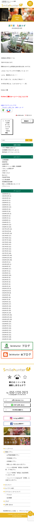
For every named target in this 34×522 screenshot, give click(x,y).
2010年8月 (5, 323)
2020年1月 (5, 211)
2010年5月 (5, 330)
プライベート (6, 186)
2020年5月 (5, 202)
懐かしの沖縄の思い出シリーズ (11, 184)
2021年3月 (5, 198)
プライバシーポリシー (25, 511)
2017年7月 (5, 240)
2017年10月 (5, 233)
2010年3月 (5, 334)
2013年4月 (5, 275)
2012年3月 (5, 282)
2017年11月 (5, 231)
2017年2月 (5, 251)
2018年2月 (5, 224)
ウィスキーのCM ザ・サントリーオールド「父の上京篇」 (7, 126)
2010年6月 (5, 328)
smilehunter (20, 115)
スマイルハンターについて (12, 491)
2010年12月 (5, 315)
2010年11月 (5, 317)
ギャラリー (8, 485)
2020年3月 (5, 207)
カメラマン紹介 (9, 488)
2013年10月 (5, 264)
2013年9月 (5, 266)
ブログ (7, 501)
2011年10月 (5, 293)
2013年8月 (5, 268)
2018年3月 (5, 222)
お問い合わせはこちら (18, 400)
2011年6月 (5, 301)
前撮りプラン (9, 452)
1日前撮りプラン (11, 461)
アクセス (9, 494)
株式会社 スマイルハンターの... (11, 152)
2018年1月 (5, 227)
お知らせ (4, 170)
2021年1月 (5, 200)
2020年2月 (5, 209)
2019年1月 (5, 218)
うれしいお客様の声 (8, 168)
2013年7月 (5, 271)
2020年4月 (5, 205)
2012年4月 (5, 279)
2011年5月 (5, 304)
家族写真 (4, 162)
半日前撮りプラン (12, 458)
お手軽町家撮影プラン (13, 455)
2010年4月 (5, 332)
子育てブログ (6, 173)
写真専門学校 (6, 177)
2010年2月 (5, 337)
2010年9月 (5, 321)
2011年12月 (5, 288)
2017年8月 (5, 238)
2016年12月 (5, 255)
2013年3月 (5, 277)
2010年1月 (5, 339)
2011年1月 (5, 312)
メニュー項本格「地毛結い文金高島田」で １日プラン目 (17, 474)
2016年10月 (5, 260)
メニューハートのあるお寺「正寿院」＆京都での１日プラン (17, 479)
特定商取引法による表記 (9, 511)
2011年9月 (5, 295)
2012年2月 (5, 284)
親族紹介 (26, 121)
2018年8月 (5, 220)
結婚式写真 (5, 164)
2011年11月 (5, 290)
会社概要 (9, 498)
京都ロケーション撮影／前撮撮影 (11, 166)
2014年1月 (5, 262)
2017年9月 (5, 235)
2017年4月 (5, 246)
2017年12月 (5, 229)
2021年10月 (5, 196)
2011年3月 (5, 308)
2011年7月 (5, 299)
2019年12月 (5, 213)
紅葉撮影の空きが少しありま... (11, 150)
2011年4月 (5, 306)
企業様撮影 (5, 159)
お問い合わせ (9, 504)
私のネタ (29, 115)
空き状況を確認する (18, 410)
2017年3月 (5, 249)
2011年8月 (5, 297)
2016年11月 (5, 257)
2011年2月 (5, 310)
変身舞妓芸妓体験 (7, 181)
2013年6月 (5, 273)
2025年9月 (5, 194)
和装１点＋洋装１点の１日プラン (16, 464)
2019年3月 (5, 216)
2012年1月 (5, 286)
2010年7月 (5, 326)
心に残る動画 (6, 179)
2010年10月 (5, 319)
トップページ (9, 448)
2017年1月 (5, 253)
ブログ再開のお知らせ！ (9, 147)
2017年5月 (5, 244)
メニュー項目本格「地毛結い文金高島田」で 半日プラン (16, 468)
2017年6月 (5, 242)
